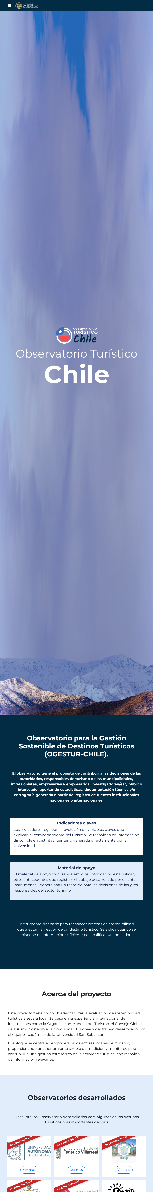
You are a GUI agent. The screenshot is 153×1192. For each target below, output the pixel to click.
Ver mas (29, 1170)
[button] (9, 5)
